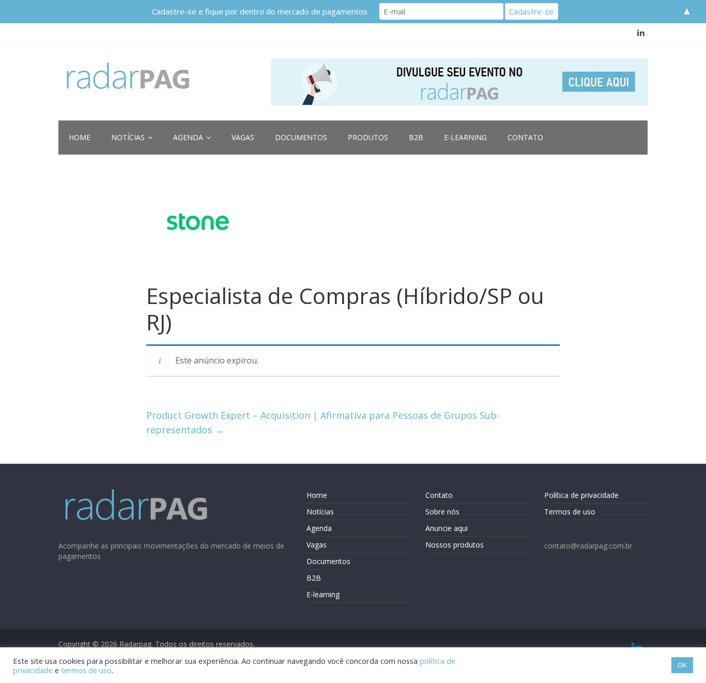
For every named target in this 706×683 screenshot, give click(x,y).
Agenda (188, 137)
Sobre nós (442, 512)
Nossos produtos (454, 545)
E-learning (465, 137)
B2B (416, 137)
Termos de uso (569, 512)
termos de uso (86, 670)
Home (79, 137)
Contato (525, 137)
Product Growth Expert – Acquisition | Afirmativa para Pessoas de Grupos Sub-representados (323, 422)
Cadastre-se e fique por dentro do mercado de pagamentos (259, 11)
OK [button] (682, 665)
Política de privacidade (581, 495)
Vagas (243, 137)
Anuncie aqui (446, 528)
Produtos (368, 137)
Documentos (301, 137)
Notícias (128, 137)
